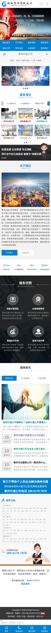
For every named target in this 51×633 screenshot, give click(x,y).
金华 (29, 519)
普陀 (18, 530)
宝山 (37, 530)
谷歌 (24, 616)
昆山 (7, 513)
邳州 (34, 511)
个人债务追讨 (11, 103)
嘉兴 (26, 519)
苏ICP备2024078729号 (31, 613)
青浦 (7, 533)
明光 (18, 541)
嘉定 (40, 530)
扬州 (15, 508)
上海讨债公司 (7, 528)
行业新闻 (25, 378)
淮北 (38, 539)
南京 (4, 508)
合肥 (4, 539)
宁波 (7, 519)
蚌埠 (42, 539)
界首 (29, 541)
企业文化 (25, 253)
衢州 (37, 519)
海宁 (37, 522)
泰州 (39, 60)
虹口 (22, 530)
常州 (11, 508)
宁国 (26, 541)
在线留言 (32, 48)
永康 (15, 522)
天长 (22, 541)
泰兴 (45, 511)
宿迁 (38, 508)
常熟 (15, 511)
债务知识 (9, 378)
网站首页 (6, 42)
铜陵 (15, 541)
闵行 (33, 530)
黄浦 (4, 530)
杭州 (4, 519)
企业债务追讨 (25, 103)
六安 (7, 541)
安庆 (31, 539)
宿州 (45, 539)
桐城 (33, 541)
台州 (18, 519)
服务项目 (32, 42)
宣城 (4, 541)
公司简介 (9, 253)
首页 (18, 60)
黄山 (23, 539)
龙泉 (4, 525)
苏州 (22, 508)
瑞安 (18, 522)
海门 (38, 511)
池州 (20, 539)
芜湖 (11, 539)
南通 (45, 508)
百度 (19, 616)
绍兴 (11, 519)
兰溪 (44, 522)
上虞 (29, 522)
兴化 (7, 511)
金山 (44, 530)
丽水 (40, 519)
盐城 (31, 508)
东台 (11, 511)
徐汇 (7, 530)
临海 (7, 522)
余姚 (44, 519)
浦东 (29, 530)
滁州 (27, 539)
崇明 (15, 533)
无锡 (7, 508)
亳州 (7, 539)
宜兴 (31, 511)
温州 (15, 519)
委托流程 (19, 48)
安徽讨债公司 (7, 536)
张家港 (22, 511)
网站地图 (11, 616)
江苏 (33, 60)
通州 (27, 511)
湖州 (22, 519)
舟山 (33, 519)
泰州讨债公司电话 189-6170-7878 (25, 491)
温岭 (11, 522)
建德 (7, 525)
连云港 (26, 508)
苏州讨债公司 (12, 622)
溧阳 (42, 511)
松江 (4, 533)
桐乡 (40, 522)
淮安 (34, 508)
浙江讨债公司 (7, 516)
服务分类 (6, 48)
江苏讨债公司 (7, 505)
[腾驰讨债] (17, 3)
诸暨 (33, 522)
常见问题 (42, 378)
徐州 (18, 508)
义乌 (26, 522)
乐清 (4, 522)
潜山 (37, 541)
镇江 (42, 508)
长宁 (11, 530)
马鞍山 (15, 539)
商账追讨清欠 (39, 103)
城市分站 (26, 60)
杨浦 (26, 530)
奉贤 (11, 533)
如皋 (4, 513)
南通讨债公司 (4, 622)
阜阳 (11, 541)
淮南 (34, 539)
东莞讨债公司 (20, 622)
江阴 (18, 511)
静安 (15, 530)
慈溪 (22, 522)
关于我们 (19, 42)
